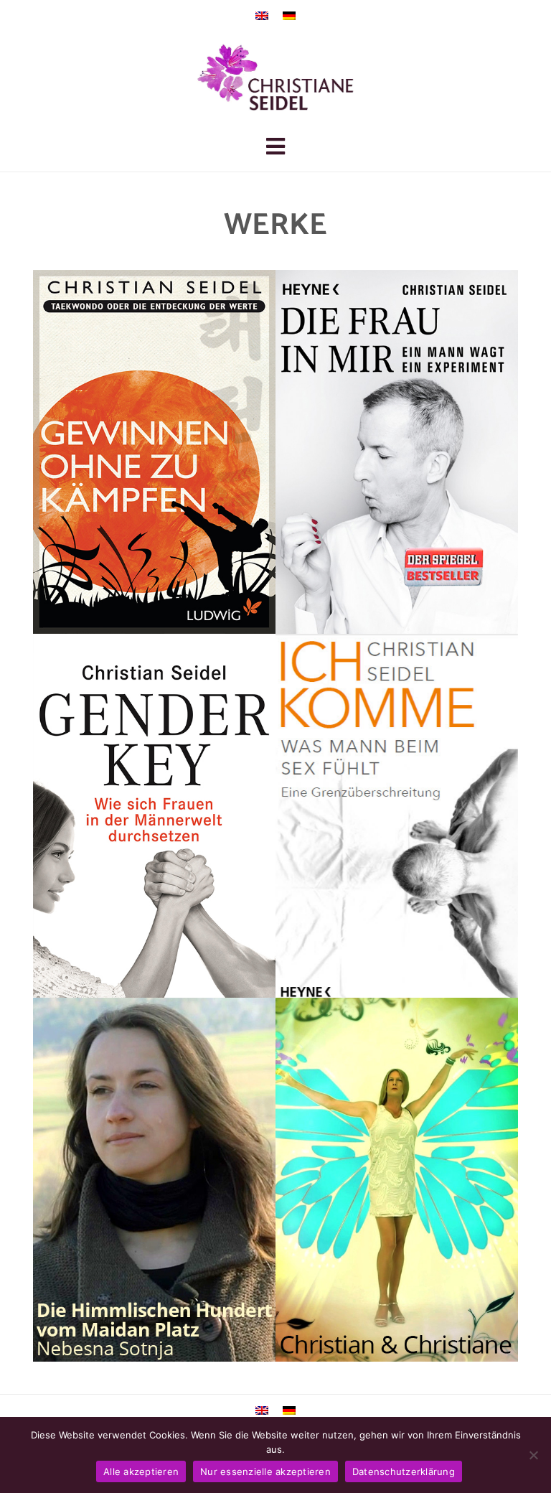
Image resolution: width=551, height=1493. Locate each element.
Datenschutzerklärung (403, 1471)
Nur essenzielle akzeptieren (265, 1471)
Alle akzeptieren (141, 1471)
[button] (275, 150)
